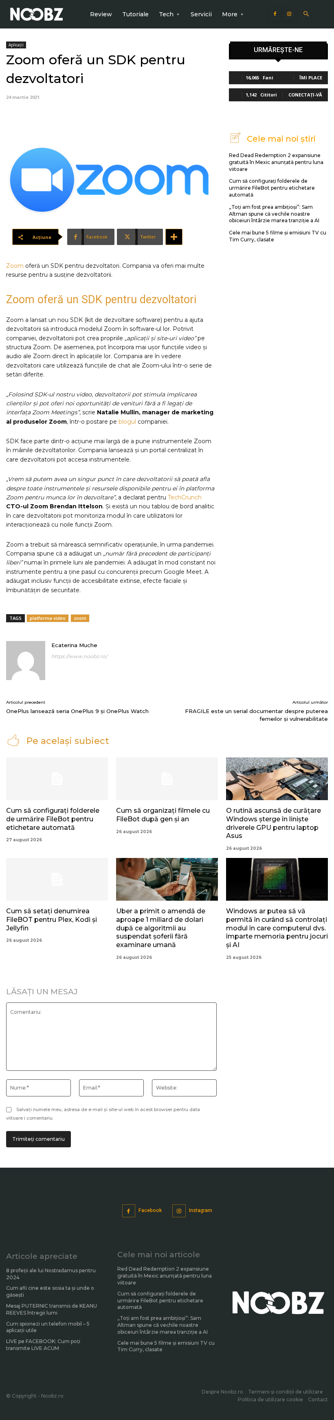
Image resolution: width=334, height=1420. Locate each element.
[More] (173, 237)
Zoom (15, 265)
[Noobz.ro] (36, 14)
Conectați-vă (305, 95)
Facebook (150, 1210)
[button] (306, 14)
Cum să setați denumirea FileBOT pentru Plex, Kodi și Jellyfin (51, 919)
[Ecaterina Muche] (25, 660)
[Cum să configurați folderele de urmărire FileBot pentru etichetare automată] (57, 778)
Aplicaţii (16, 45)
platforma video (48, 618)
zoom (80, 618)
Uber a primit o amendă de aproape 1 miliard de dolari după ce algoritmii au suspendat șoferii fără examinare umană (160, 928)
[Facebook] (275, 14)
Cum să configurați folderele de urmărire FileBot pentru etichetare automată (272, 188)
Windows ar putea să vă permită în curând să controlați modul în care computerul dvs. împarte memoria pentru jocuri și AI (277, 928)
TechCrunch (185, 497)
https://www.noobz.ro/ (79, 656)
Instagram (200, 1210)
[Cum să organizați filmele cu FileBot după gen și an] (167, 778)
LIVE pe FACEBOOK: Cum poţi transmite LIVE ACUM (43, 1344)
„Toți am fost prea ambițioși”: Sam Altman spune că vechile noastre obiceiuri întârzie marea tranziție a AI (274, 214)
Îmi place (310, 77)
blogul (127, 421)
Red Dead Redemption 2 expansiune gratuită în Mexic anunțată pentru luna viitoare (276, 162)
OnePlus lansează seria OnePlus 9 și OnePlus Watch (77, 711)
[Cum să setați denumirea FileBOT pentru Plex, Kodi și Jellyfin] (57, 879)
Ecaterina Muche (74, 645)
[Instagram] (289, 14)
